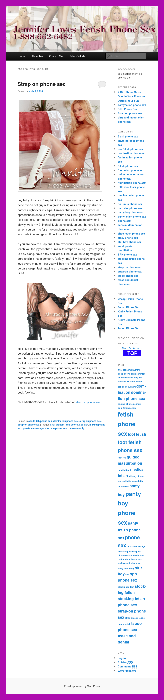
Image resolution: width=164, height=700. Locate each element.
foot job (122, 457)
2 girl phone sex (128, 136)
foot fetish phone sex (131, 170)
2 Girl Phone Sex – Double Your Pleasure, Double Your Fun (132, 96)
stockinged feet (126, 586)
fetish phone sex (128, 166)
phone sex (124, 221)
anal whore (72, 424)
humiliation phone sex (132, 183)
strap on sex (131, 617)
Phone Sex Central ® (132, 348)
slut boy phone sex (129, 242)
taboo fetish (124, 623)
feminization (129, 407)
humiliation (124, 469)
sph (127, 574)
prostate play (125, 551)
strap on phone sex (88, 402)
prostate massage (33, 428)
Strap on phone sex (41, 84)
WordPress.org (127, 670)
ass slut (83, 424)
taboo (142, 617)
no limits (126, 480)
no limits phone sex (130, 204)
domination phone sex (65, 421)
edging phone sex (127, 403)
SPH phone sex (127, 254)
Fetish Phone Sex (129, 307)
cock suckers (129, 386)
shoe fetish (131, 559)
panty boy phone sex (131, 212)
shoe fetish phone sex (131, 233)
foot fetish (137, 434)
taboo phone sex (128, 275)
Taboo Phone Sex (129, 328)
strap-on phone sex (29, 424)
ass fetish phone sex (40, 421)
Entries (125, 662)
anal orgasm (57, 424)
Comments (127, 666)
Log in (122, 658)
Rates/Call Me (77, 56)
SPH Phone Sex (127, 109)
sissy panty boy (126, 568)
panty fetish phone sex (132, 105)
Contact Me (56, 56)
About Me (37, 56)
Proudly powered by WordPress (82, 686)
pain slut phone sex (130, 208)
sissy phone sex (128, 238)
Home (22, 56)
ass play (133, 377)
